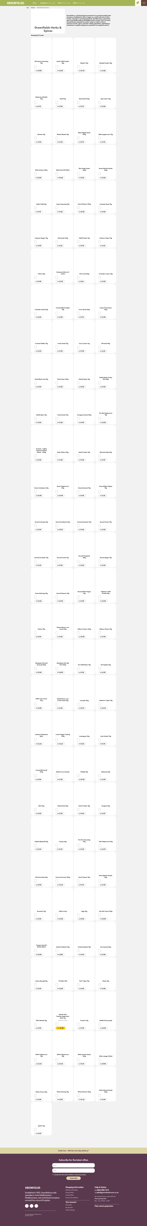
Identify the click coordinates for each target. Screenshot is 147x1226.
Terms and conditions (72, 1198)
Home (27, 8)
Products (33, 8)
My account (69, 1207)
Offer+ (60, 1028)
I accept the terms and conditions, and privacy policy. (70, 1175)
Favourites (69, 1205)
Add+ (39, 71)
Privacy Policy (70, 1193)
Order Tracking (70, 1210)
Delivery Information (72, 1190)
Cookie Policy (70, 1195)
